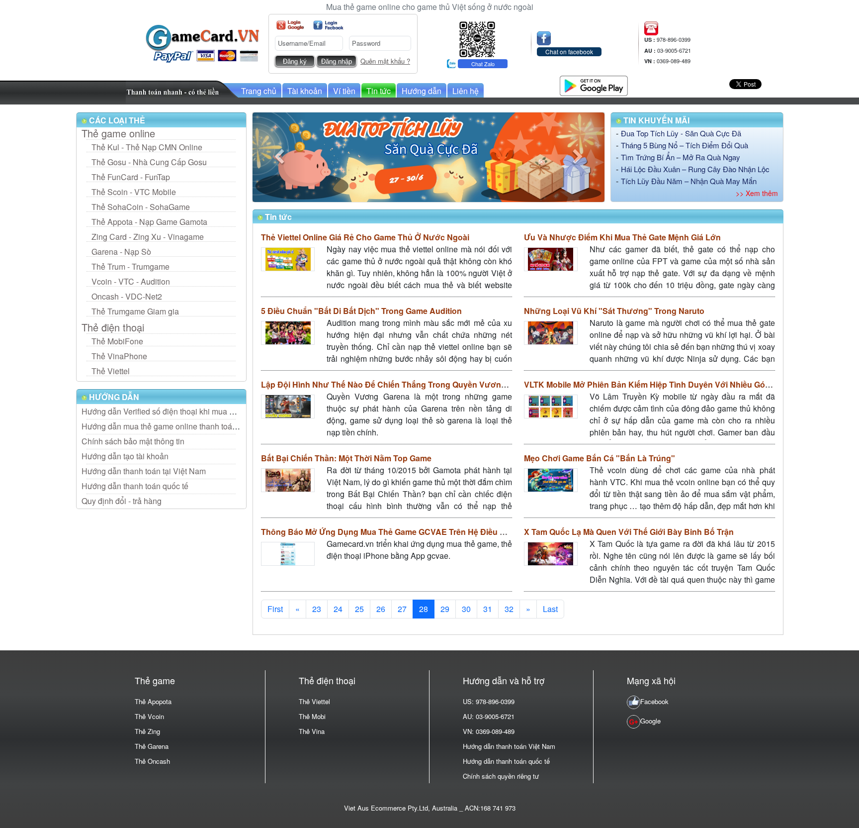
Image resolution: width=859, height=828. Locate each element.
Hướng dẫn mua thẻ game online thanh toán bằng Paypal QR (189, 426)
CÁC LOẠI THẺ (116, 120)
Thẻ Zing (147, 731)
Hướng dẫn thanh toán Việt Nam (509, 746)
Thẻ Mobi (312, 716)
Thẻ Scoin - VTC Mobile (133, 192)
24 (338, 609)
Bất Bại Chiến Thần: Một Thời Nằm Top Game (346, 458)
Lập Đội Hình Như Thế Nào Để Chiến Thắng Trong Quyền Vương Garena (398, 384)
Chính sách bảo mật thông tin (133, 441)
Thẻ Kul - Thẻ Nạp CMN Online (146, 147)
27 (402, 609)
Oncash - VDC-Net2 (126, 296)
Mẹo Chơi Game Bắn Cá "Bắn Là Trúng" (599, 458)
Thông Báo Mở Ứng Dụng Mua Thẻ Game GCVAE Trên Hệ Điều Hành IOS (398, 531)
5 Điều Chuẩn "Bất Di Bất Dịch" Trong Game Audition (361, 310)
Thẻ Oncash (152, 761)
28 (423, 609)
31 (487, 609)
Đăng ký (295, 61)
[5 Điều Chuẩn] (287, 332)
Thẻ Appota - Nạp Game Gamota (149, 221)
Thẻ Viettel (110, 371)
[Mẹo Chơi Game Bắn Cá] (550, 480)
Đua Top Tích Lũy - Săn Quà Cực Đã (681, 133)
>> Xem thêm (757, 193)
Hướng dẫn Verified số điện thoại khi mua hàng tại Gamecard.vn (194, 411)
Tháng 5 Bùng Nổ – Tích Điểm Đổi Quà (684, 145)
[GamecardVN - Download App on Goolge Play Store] (594, 84)
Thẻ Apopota (153, 701)
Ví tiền (344, 91)
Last (550, 609)
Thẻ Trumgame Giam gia (135, 311)
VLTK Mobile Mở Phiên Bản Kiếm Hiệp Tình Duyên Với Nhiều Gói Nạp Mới (662, 384)
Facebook (654, 701)
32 (509, 609)
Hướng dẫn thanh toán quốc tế (135, 486)
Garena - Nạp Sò (121, 251)
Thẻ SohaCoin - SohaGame (140, 206)
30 (466, 609)
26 (380, 609)
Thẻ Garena (152, 746)
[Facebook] (328, 25)
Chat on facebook (569, 51)
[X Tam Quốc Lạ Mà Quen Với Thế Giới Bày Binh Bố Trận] (550, 553)
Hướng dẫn (421, 91)
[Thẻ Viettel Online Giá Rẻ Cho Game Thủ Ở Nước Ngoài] (287, 259)
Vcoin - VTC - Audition (130, 281)
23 (316, 609)
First (275, 609)
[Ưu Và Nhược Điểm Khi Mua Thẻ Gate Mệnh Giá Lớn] (550, 259)
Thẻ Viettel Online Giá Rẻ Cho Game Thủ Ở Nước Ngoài (365, 237)
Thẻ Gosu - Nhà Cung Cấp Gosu (149, 162)
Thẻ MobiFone (117, 341)
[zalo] (477, 38)
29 (444, 609)
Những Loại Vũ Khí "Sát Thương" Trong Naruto (614, 310)
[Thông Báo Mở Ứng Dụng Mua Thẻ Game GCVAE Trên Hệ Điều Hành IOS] (287, 553)
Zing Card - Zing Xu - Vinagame (147, 236)
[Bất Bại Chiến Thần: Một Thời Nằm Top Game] (287, 480)
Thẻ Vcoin (149, 716)
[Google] (290, 25)
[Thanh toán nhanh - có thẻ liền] (182, 91)
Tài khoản (304, 91)
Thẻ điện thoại (113, 327)
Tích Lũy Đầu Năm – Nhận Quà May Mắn (689, 181)
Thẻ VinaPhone (119, 356)
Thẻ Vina (312, 731)
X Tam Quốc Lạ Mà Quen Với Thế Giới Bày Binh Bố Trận (629, 531)
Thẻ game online (118, 133)
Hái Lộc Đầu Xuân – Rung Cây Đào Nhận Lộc (695, 169)
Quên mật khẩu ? (385, 61)
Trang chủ (258, 91)
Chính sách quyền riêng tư (501, 776)
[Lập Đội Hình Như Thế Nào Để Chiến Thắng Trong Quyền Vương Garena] (287, 406)
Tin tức (378, 91)
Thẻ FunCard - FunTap (130, 177)
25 (359, 609)
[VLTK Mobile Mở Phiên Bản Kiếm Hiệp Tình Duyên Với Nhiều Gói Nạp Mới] (550, 406)
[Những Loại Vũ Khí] (550, 332)
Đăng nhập (336, 61)
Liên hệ (465, 91)
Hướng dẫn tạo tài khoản (125, 456)
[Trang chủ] (202, 42)
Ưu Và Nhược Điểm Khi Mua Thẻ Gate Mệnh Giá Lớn (622, 237)
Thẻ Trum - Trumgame (130, 266)
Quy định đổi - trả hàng (122, 501)
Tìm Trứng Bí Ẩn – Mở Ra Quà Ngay (680, 157)
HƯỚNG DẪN (113, 397)
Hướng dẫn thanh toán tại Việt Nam (144, 471)
